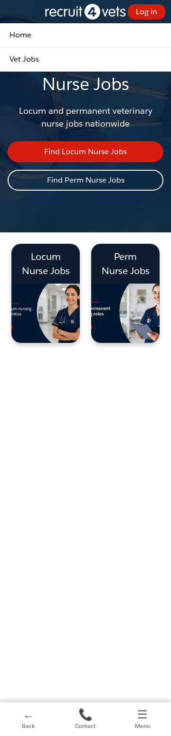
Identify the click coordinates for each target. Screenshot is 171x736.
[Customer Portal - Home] (86, 11)
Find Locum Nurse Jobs (85, 151)
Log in (146, 12)
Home (20, 35)
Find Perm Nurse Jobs (85, 180)
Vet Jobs (24, 59)
